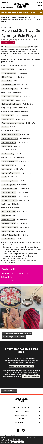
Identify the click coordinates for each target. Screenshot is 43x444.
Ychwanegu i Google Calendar (14, 337)
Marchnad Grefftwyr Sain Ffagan (16, 47)
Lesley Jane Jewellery (9, 161)
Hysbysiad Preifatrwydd (30, 376)
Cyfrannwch (5, 2)
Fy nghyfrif (38, 5)
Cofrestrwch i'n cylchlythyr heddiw (21, 366)
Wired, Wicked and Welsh (10, 235)
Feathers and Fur (8, 115)
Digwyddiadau (10, 391)
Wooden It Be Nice (8, 239)
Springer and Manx (8, 219)
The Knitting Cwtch (8, 223)
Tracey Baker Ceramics (10, 227)
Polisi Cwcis (19, 440)
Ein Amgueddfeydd (6, 6)
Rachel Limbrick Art (9, 192)
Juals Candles (7, 146)
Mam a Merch (6, 169)
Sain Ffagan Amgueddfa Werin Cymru (18, 12)
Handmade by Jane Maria (10, 134)
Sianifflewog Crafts (8, 211)
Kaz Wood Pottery (8, 154)
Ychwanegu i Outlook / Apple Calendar (17, 333)
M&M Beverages (7, 165)
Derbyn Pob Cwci (17, 442)
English (39, 2)
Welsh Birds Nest (8, 231)
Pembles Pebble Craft (9, 188)
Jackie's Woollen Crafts (10, 138)
